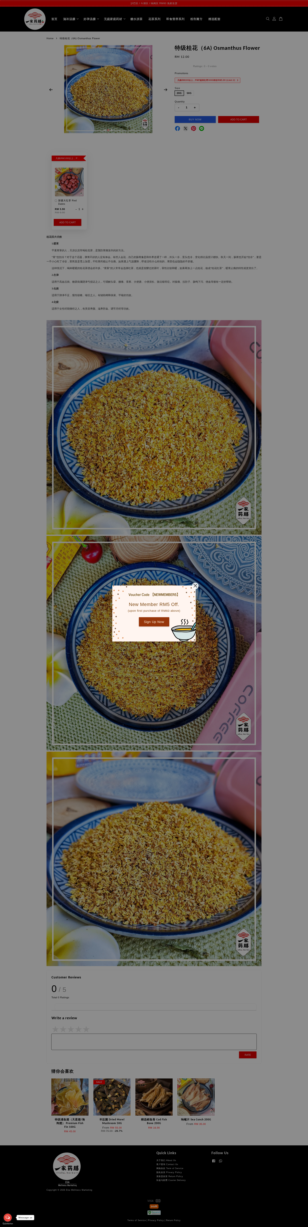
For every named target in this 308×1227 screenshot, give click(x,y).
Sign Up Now (154, 622)
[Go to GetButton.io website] (8, 1224)
